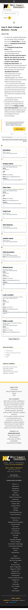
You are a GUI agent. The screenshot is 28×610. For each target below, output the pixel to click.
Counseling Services (15, 512)
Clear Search (19, 129)
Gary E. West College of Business (10, 153)
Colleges (15, 510)
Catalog (15, 508)
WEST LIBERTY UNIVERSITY (14, 468)
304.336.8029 (14, 441)
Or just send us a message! (14, 443)
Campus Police (15, 505)
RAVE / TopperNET (15, 566)
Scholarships (15, 575)
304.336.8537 (10, 198)
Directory (15, 520)
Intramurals (15, 548)
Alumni (15, 492)
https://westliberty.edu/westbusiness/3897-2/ (13, 179)
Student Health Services (15, 577)
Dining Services (15, 518)
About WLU (15, 486)
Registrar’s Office (15, 569)
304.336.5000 (14, 475)
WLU (14, 458)
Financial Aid (15, 528)
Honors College (15, 541)
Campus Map (15, 503)
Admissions (15, 490)
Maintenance (15, 552)
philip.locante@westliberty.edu (13, 332)
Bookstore (16, 499)
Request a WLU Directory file (10, 13)
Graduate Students (15, 539)
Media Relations (15, 558)
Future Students (15, 533)
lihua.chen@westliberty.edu (12, 200)
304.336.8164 (10, 330)
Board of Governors (16, 497)
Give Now (15, 535)
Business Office (15, 501)
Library (15, 550)
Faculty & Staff (15, 524)
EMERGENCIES (12, 602)
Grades (15, 537)
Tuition (15, 588)
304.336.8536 (10, 174)
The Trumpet (15, 586)
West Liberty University (13, 6)
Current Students (15, 514)
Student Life (15, 579)
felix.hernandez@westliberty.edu (13, 256)
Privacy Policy (15, 600)
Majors (16, 556)
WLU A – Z (16, 484)
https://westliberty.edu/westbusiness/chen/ (12, 203)
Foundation (15, 530)
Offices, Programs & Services (13, 352)
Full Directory (9, 350)
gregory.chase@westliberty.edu (13, 176)
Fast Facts (16, 526)
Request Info (15, 571)
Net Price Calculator (16, 560)
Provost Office (15, 564)
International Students (15, 546)
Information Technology (15, 544)
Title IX (15, 582)
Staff (7, 356)
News (15, 562)
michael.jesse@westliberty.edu (13, 280)
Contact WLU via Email (14, 480)
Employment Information (15, 522)
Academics (15, 488)
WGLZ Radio (15, 590)
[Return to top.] (4, 155)
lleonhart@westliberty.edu (12, 309)
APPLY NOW (15, 495)
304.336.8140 (10, 278)
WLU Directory (7, 10)
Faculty (8, 354)
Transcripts (15, 584)
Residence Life (15, 573)
